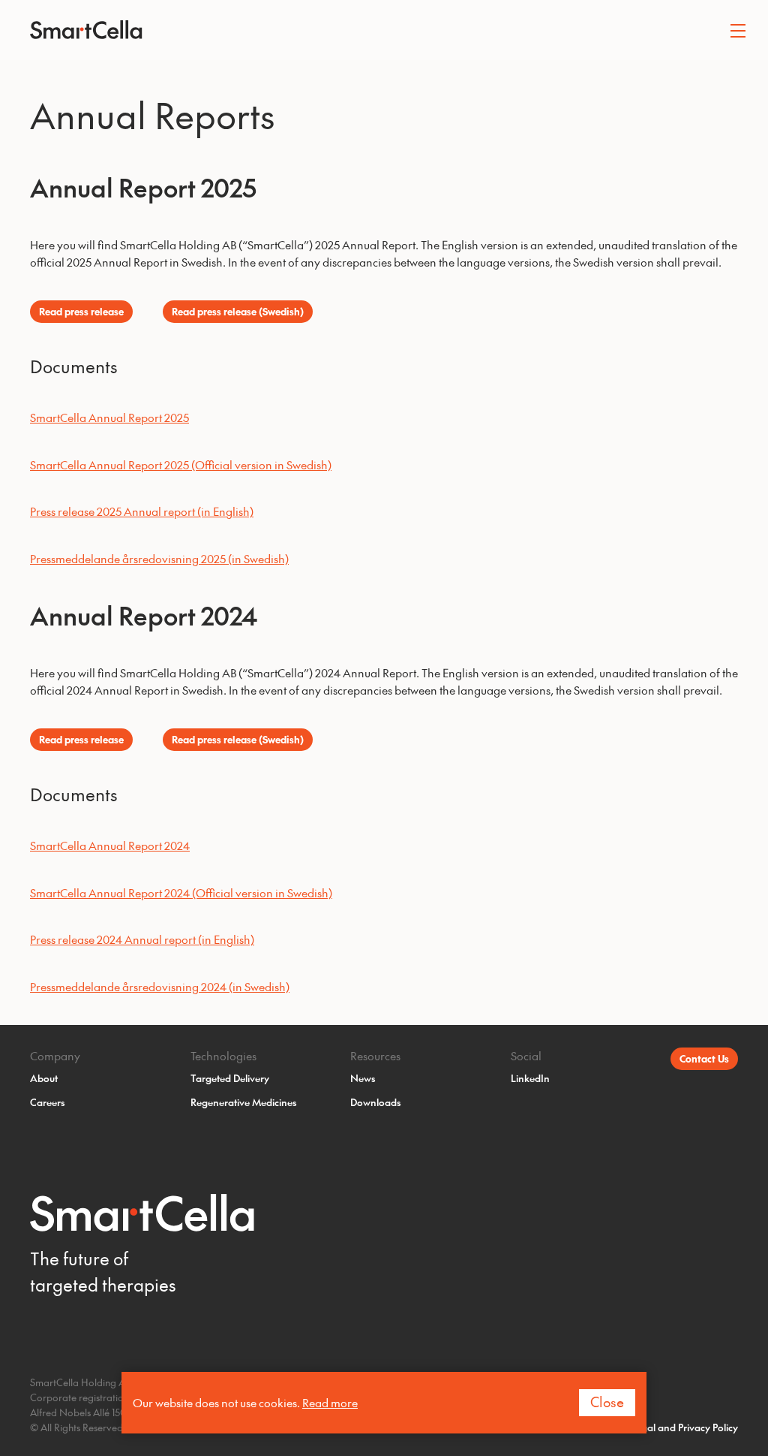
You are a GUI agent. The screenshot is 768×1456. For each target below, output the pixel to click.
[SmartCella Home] (384, 30)
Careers (47, 1102)
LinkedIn (530, 1078)
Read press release (81, 311)
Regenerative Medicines (243, 1102)
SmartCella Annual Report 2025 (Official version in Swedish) (181, 464)
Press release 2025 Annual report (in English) (142, 511)
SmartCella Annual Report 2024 (110, 845)
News (363, 1078)
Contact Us (704, 1058)
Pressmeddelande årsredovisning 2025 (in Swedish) (159, 558)
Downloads (375, 1102)
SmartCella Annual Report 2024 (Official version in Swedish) (181, 892)
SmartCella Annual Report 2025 (109, 417)
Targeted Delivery (229, 1078)
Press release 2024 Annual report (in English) (142, 939)
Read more (330, 1402)
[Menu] (738, 30)
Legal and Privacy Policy (684, 1427)
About (44, 1078)
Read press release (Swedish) (238, 311)
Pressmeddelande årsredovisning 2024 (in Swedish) (160, 986)
